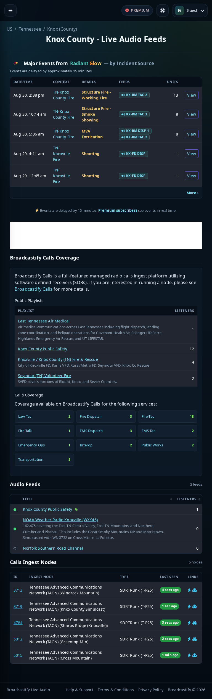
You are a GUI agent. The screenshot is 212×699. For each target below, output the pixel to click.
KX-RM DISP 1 (137, 130)
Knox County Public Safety (42, 348)
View (191, 95)
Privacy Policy (150, 689)
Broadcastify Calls (33, 289)
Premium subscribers (117, 210)
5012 (18, 639)
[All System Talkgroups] (194, 590)
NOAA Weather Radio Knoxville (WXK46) (60, 519)
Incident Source (135, 63)
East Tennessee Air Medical (44, 321)
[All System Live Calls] (189, 590)
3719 (18, 606)
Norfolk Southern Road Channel (53, 548)
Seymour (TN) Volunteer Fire (44, 375)
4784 (18, 622)
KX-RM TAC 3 (136, 114)
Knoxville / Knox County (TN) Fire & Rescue (58, 359)
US (9, 29)
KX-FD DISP (135, 153)
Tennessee (30, 29)
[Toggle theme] (163, 10)
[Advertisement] (106, 235)
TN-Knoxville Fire (61, 153)
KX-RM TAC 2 (136, 94)
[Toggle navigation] (10, 10)
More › (192, 192)
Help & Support (79, 689)
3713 (18, 590)
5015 (18, 655)
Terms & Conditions (116, 689)
